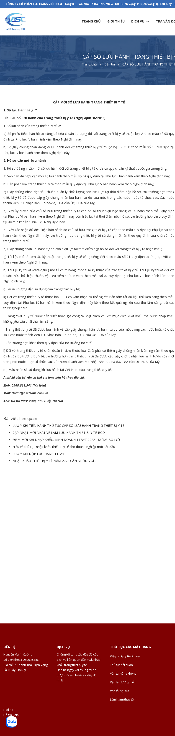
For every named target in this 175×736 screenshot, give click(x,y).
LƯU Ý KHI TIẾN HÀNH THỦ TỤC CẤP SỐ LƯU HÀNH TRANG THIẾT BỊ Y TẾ (68, 425)
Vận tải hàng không (123, 673)
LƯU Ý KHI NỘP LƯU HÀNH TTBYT (39, 454)
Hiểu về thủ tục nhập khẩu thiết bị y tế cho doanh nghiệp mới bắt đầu (64, 447)
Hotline (8, 710)
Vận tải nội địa (119, 691)
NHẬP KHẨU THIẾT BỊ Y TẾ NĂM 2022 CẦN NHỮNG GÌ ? (54, 461)
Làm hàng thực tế (122, 699)
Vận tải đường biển (123, 682)
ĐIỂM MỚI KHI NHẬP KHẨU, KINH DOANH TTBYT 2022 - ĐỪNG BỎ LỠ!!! (67, 439)
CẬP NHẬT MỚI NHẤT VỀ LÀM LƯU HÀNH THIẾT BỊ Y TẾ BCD (59, 432)
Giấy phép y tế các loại (125, 656)
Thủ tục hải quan (121, 665)
